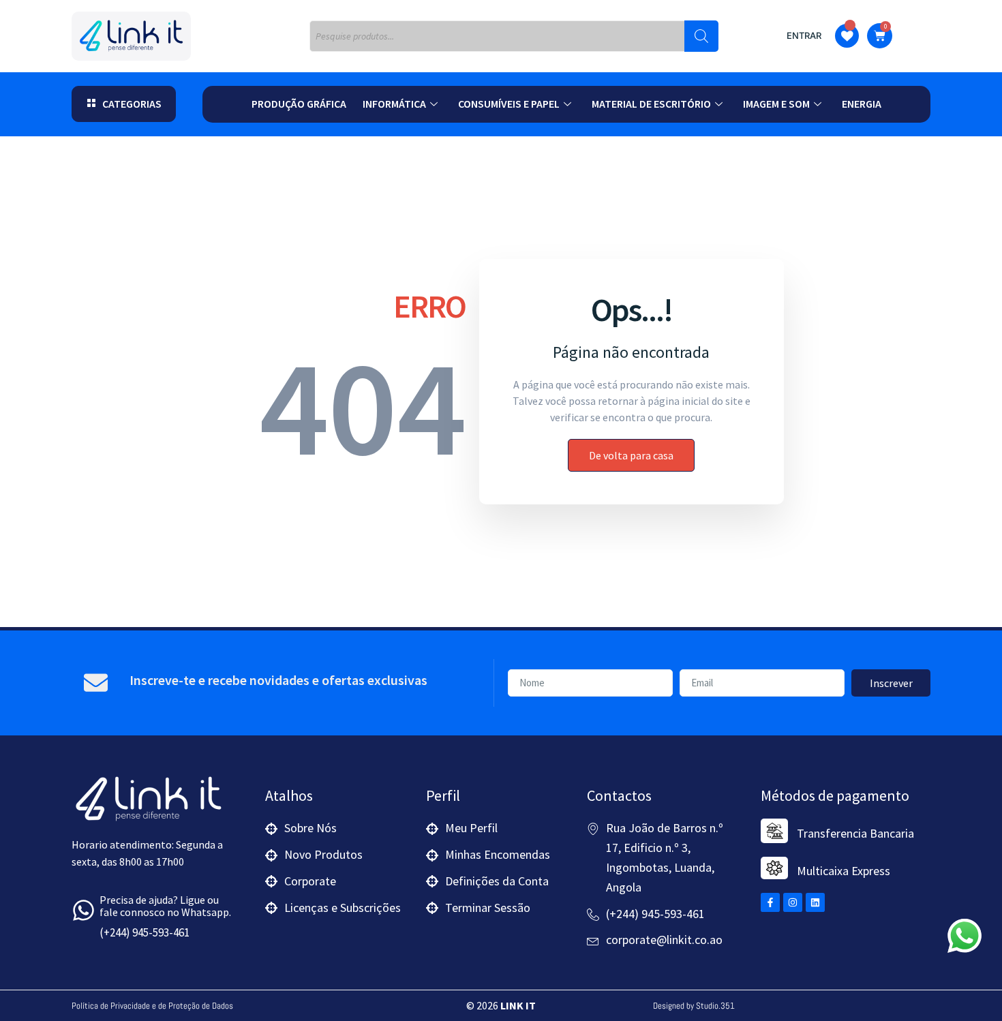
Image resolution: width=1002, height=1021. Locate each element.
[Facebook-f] (770, 902)
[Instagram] (792, 902)
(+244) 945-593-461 (144, 932)
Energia (861, 103)
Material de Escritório (651, 103)
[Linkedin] (815, 902)
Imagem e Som (776, 103)
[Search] (701, 36)
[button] (124, 104)
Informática (394, 103)
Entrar (804, 35)
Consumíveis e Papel (509, 103)
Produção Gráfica (299, 103)
